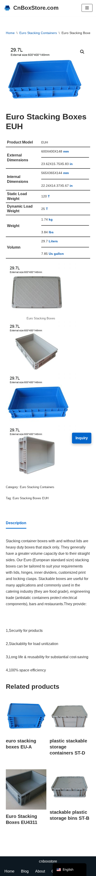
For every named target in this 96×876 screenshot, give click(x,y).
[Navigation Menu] (87, 8)
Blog (25, 871)
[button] (82, 52)
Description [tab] (16, 523)
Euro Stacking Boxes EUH (30, 498)
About (40, 871)
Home (10, 33)
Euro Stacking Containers (38, 33)
